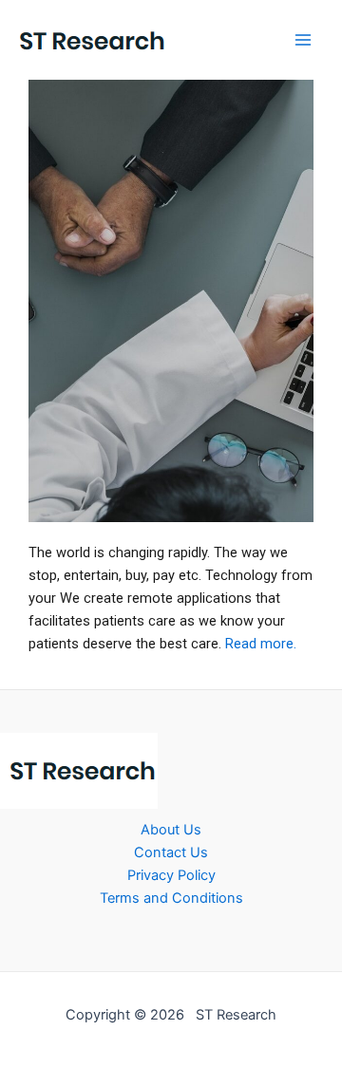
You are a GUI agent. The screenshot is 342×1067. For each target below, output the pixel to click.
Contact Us (171, 852)
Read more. (260, 643)
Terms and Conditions (171, 898)
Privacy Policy (171, 875)
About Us (171, 829)
